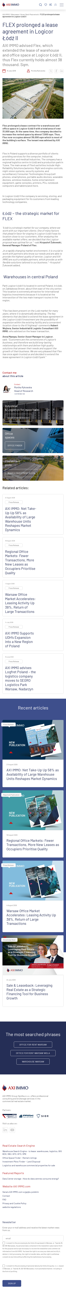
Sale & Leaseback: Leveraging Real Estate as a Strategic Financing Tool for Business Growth (29, 991)
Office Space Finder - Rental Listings (19, 1158)
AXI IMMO (6, 14)
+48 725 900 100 (19, 394)
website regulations (11, 1207)
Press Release (14, 502)
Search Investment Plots (21, 473)
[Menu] (62, 4)
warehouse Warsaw (33, 1061)
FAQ (4, 1199)
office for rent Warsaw (33, 1044)
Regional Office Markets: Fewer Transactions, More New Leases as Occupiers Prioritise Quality (20, 562)
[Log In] (55, 5)
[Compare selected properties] (50, 5)
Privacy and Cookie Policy (14, 1203)
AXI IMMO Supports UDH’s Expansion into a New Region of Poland (19, 639)
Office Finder (15, 445)
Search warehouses (18, 418)
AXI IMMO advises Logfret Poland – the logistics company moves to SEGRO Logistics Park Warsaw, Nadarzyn (20, 678)
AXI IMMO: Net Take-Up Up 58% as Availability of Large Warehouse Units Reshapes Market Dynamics (20, 519)
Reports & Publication (11, 795)
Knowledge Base (9, 940)
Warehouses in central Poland (30, 276)
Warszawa (15, 14)
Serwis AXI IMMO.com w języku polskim (20, 1192)
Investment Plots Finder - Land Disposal (21, 1161)
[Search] (40, 4)
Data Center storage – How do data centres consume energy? (30, 1178)
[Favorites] (45, 5)
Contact (6, 1195)
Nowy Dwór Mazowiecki (29, 14)
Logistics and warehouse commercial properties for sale (28, 1165)
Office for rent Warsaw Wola (33, 1053)
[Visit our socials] (5, 1130)
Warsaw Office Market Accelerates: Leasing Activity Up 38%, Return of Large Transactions (20, 603)
